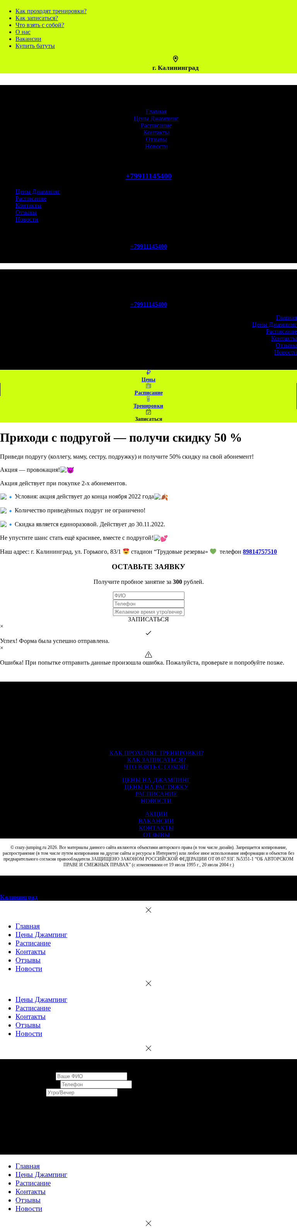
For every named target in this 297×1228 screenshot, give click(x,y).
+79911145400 (149, 176)
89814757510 (260, 551)
